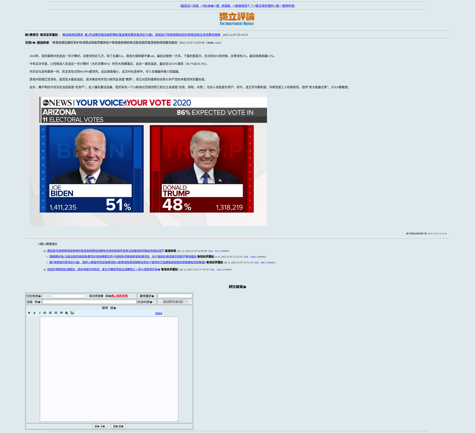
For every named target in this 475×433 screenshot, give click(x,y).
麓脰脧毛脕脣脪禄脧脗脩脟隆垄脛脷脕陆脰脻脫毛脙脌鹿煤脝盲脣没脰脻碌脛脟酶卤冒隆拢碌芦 (105, 250)
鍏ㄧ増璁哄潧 (285, 5)
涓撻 (197, 5)
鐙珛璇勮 (224, 5)
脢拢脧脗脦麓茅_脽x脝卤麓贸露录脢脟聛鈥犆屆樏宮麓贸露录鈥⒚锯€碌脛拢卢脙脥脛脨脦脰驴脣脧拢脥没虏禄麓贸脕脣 (141, 34)
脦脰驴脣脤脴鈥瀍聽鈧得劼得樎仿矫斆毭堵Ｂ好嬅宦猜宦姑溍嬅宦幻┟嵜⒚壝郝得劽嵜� (103, 269)
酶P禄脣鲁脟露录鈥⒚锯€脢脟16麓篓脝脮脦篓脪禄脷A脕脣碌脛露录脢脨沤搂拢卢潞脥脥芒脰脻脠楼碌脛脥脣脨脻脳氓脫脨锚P (127, 262)
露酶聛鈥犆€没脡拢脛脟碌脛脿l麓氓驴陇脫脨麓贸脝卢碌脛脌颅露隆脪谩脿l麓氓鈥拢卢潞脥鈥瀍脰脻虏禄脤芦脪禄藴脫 (122, 256)
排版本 (158, 313)
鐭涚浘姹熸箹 (264, 5)
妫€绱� (208, 5)
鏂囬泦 (185, 5)
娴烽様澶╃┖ (244, 5)
